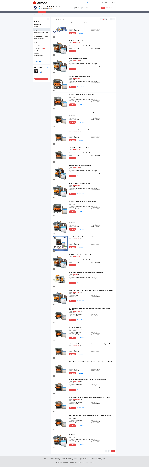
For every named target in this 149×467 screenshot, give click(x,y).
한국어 (82, 459)
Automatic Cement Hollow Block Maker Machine (80, 165)
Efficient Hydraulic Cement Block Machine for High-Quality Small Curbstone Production (89, 397)
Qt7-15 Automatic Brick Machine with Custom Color (81, 254)
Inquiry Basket (81, 33)
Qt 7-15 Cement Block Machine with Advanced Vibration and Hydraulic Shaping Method (89, 344)
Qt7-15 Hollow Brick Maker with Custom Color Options (81, 40)
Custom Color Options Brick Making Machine (79, 183)
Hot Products (46, 458)
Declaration (86, 462)
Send (41, 78)
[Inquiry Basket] (103, 2)
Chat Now (42, 72)
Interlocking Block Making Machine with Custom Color (81, 94)
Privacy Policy (92, 462)
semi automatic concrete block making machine (41, 33)
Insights (104, 458)
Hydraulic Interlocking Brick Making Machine (79, 147)
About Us (49, 11)
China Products (51, 458)
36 (59, 451)
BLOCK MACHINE (37, 24)
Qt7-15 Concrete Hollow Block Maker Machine (79, 130)
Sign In (87, 2)
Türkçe (95, 459)
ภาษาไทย (91, 459)
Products (43, 11)
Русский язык (62, 459)
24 (56, 451)
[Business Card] (47, 67)
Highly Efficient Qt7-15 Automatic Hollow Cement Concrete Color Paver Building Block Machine (91, 290)
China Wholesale (69, 458)
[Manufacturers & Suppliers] (40, 2)
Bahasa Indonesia (105, 459)
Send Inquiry (72, 33)
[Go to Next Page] (113, 19)
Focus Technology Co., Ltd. (67, 462)
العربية (79, 459)
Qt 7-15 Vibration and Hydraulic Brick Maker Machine (81, 237)
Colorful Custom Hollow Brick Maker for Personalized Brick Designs (85, 23)
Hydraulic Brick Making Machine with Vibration (80, 76)
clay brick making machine (39, 38)
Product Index (94, 458)
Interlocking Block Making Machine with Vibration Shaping (82, 201)
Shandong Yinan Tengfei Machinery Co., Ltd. (49, 6)
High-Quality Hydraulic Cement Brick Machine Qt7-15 (81, 219)
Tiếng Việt (99, 459)
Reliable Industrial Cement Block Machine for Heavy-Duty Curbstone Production (87, 379)
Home (35, 11)
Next (112, 451)
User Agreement (81, 462)
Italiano (67, 459)
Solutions (56, 11)
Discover (63, 11)
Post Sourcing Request (111, 7)
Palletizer (36, 26)
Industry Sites (82, 458)
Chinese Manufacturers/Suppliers (60, 458)
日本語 (85, 459)
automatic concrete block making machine (40, 29)
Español (49, 459)
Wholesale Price (76, 458)
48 (61, 451)
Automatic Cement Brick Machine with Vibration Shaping (82, 112)
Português (53, 459)
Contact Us (70, 11)
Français (57, 459)
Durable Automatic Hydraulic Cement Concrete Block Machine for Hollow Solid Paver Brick (90, 415)
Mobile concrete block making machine (41, 36)
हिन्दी (88, 459)
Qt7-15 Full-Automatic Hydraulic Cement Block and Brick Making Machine (86, 272)
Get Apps (108, 2)
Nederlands (75, 459)
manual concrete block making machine (39, 41)
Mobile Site (99, 458)
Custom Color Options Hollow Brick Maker (78, 58)
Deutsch (70, 459)
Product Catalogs (39, 61)
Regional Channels (88, 458)
